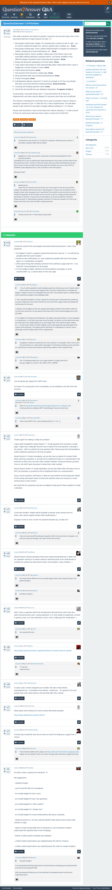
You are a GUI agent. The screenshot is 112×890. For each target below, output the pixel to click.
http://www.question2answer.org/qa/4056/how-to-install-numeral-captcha (43, 651)
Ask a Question (54, 17)
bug (101, 46)
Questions (14, 17)
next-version (23, 119)
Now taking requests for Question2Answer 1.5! (95, 130)
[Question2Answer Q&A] (27, 9)
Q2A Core (28, 29)
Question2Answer (92, 32)
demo (65, 2)
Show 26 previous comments (24, 132)
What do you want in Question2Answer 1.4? (94, 93)
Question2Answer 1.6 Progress (94, 124)
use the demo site (92, 52)
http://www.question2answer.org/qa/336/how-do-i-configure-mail (48, 406)
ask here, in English (96, 38)
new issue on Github (92, 44)
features (16, 119)
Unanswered (30, 17)
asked (14, 29)
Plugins (88, 151)
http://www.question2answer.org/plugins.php (63, 752)
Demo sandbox (17, 888)
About (69, 17)
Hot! (21, 17)
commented (17, 137)
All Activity (5, 17)
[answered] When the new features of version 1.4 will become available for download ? (96, 73)
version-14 (32, 119)
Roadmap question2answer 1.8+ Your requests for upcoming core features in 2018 (96, 108)
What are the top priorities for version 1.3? (96, 86)
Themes (89, 154)
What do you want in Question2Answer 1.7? (94, 117)
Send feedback (6, 888)
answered (17, 241)
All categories (91, 145)
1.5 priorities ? (91, 81)
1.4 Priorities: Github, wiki (96, 66)
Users (45, 17)
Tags (38, 17)
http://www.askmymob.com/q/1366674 (29, 715)
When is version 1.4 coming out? (96, 99)
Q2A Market (106, 888)
